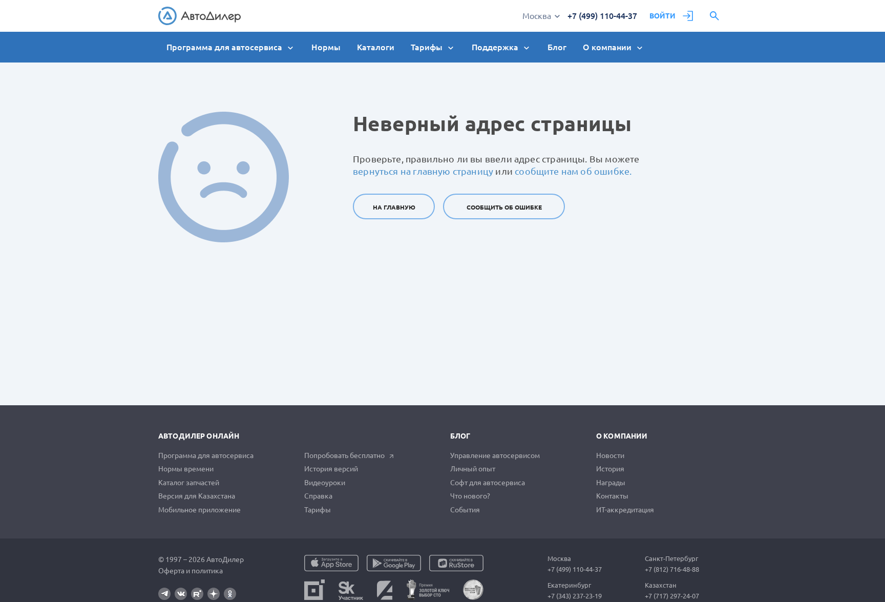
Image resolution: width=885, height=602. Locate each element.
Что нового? (470, 496)
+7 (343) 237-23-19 (574, 595)
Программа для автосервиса (206, 455)
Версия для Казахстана (196, 496)
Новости (610, 455)
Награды (610, 483)
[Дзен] (213, 594)
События (465, 510)
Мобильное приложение (199, 510)
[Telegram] (164, 594)
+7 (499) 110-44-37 (602, 15)
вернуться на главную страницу (423, 171)
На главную (394, 207)
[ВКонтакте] (181, 594)
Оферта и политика (190, 571)
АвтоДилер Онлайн (198, 436)
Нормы (326, 47)
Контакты (612, 496)
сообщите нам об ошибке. (573, 171)
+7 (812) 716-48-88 (672, 569)
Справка (318, 496)
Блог (556, 47)
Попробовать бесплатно (344, 455)
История (610, 469)
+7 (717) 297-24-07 (672, 595)
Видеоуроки (324, 483)
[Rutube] (197, 594)
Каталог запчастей (188, 483)
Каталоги (375, 47)
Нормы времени (186, 469)
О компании (621, 436)
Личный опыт (472, 469)
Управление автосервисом (495, 455)
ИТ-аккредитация (625, 510)
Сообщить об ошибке (504, 207)
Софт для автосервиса (487, 483)
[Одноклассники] (230, 594)
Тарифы (317, 510)
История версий (331, 469)
